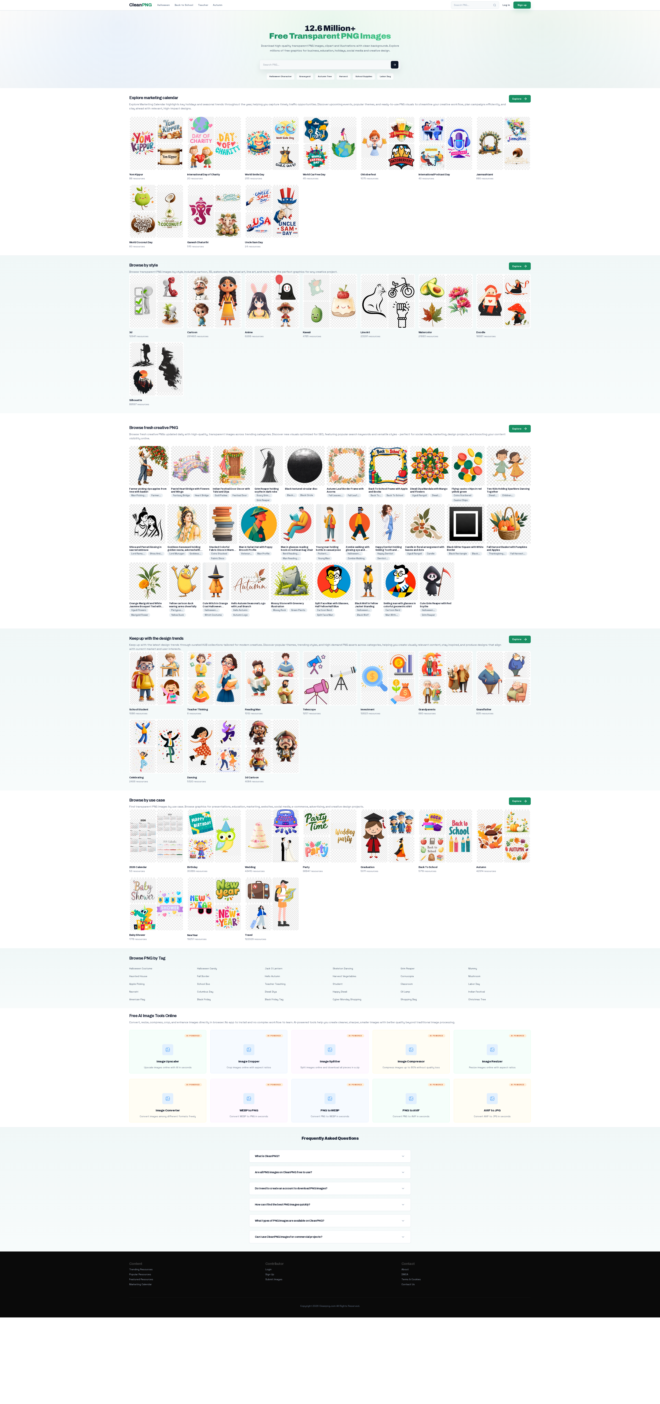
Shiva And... (156, 553)
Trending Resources (141, 1269)
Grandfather (483, 709)
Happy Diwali (340, 991)
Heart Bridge (202, 495)
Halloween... (354, 553)
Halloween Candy (207, 968)
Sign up (522, 5)
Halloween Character (280, 76)
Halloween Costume (140, 968)
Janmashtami (484, 174)
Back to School (184, 5)
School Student (138, 709)
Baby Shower (137, 935)
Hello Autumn (240, 610)
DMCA (405, 1274)
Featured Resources (141, 1279)
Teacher (203, 5)
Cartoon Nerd (324, 610)
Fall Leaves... (336, 495)
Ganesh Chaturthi (197, 242)
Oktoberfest (368, 174)
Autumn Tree (325, 76)
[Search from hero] (394, 65)
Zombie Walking (356, 558)
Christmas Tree (477, 999)
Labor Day (385, 76)
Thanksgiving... (497, 553)
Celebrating (136, 777)
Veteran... (246, 553)
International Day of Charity (203, 174)
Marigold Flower (139, 614)
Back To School (395, 495)
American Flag (137, 999)
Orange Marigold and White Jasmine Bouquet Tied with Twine (145, 606)
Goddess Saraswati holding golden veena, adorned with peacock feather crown (183, 550)
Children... (507, 495)
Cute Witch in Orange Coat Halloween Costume (215, 606)
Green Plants (298, 610)
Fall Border (203, 976)
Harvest (343, 76)
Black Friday (204, 999)
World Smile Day (254, 174)
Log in (506, 5)
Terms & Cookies (411, 1279)
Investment (367, 709)
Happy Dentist (385, 553)
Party (306, 867)
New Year (192, 935)
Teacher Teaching (275, 983)
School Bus (203, 983)
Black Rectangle (458, 553)
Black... (291, 495)
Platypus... (177, 610)
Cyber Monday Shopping (347, 999)
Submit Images (273, 1279)
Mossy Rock (279, 610)
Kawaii (307, 332)
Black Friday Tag (274, 999)
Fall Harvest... (517, 553)
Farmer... (156, 495)
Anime (248, 332)
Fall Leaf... (353, 495)
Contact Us (408, 1284)
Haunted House (138, 976)
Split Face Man (325, 614)
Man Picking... (138, 495)
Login (268, 1269)
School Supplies (363, 76)
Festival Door (240, 495)
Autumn (217, 5)
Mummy (472, 968)
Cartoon (192, 332)
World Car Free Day (314, 174)
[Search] (494, 5)
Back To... (376, 495)
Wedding (250, 867)
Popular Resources (140, 1274)
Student (338, 983)
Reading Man (252, 709)
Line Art (365, 332)
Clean (140, 5)
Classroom (407, 983)
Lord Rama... (138, 553)
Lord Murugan (176, 553)
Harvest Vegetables (344, 976)
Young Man (324, 558)
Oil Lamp (405, 991)
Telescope (309, 709)
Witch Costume (213, 614)
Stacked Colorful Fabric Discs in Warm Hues (221, 550)
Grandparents (427, 709)
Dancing (192, 777)
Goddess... (195, 553)
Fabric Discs (217, 558)
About (405, 1269)
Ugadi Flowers (138, 610)
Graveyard (304, 76)
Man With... (392, 614)
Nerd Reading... (291, 553)
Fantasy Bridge (181, 495)
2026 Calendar (138, 867)
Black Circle (306, 495)
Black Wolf (363, 614)
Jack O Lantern (273, 968)
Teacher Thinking (197, 709)
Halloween (163, 5)
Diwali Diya (271, 991)
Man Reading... (291, 558)
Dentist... (382, 558)
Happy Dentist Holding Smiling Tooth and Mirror (388, 550)
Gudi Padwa (221, 495)
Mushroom (474, 976)
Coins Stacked (219, 553)
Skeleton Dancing (343, 968)
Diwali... (436, 495)
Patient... (323, 553)
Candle (430, 553)
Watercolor (425, 332)
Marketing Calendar (140, 1284)
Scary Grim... (263, 495)
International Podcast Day (434, 174)
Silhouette (135, 400)
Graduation (367, 867)
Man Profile (263, 553)
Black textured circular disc (301, 489)
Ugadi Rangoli (419, 495)
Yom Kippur (136, 174)
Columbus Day (205, 991)
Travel (248, 935)
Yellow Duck (177, 614)
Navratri (133, 991)
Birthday (192, 867)
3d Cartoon (252, 777)
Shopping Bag (409, 999)
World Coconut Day (140, 242)
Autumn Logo (240, 614)
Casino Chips (461, 500)
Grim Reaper (263, 500)
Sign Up (269, 1274)
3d (130, 332)
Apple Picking (137, 983)
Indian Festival (476, 991)
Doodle (480, 332)
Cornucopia (407, 976)
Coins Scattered (462, 495)
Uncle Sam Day (254, 242)
